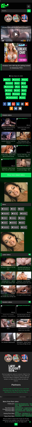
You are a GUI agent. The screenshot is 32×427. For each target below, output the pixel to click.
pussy (25, 86)
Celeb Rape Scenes (18, 388)
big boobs (16, 79)
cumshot (10, 83)
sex (24, 90)
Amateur (6, 208)
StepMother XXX (19, 416)
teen (9, 94)
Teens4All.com (19, 408)
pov (18, 86)
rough (17, 90)
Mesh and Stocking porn (21, 403)
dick (18, 83)
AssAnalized (18, 409)
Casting (13, 218)
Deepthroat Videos (7, 388)
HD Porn (14, 222)
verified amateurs (12, 97)
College (22, 218)
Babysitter (6, 213)
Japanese (6, 227)
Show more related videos (16, 175)
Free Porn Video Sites (23, 390)
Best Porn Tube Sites (12, 390)
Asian (21, 208)
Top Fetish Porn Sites (21, 392)
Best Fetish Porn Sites (10, 392)
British (5, 218)
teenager (17, 94)
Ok (16, 424)
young (22, 97)
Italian (22, 222)
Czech (5, 222)
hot (24, 83)
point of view (9, 86)
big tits (25, 79)
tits (24, 94)
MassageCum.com (24, 405)
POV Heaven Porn (20, 410)
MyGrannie (18, 413)
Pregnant (15, 227)
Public (24, 227)
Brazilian (24, 213)
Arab (14, 208)
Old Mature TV (26, 413)
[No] (30, 422)
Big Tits (8, 79)
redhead (9, 90)
